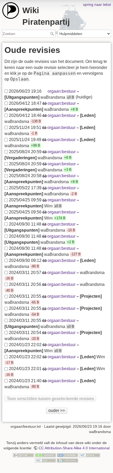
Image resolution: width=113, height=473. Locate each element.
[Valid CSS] (45, 460)
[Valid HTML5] (89, 455)
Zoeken (52, 34)
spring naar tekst (97, 4)
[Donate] (45, 455)
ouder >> (56, 410)
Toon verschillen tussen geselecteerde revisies (50, 398)
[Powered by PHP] (67, 455)
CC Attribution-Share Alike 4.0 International (74, 448)
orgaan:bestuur (62, 91)
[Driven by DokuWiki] (67, 460)
